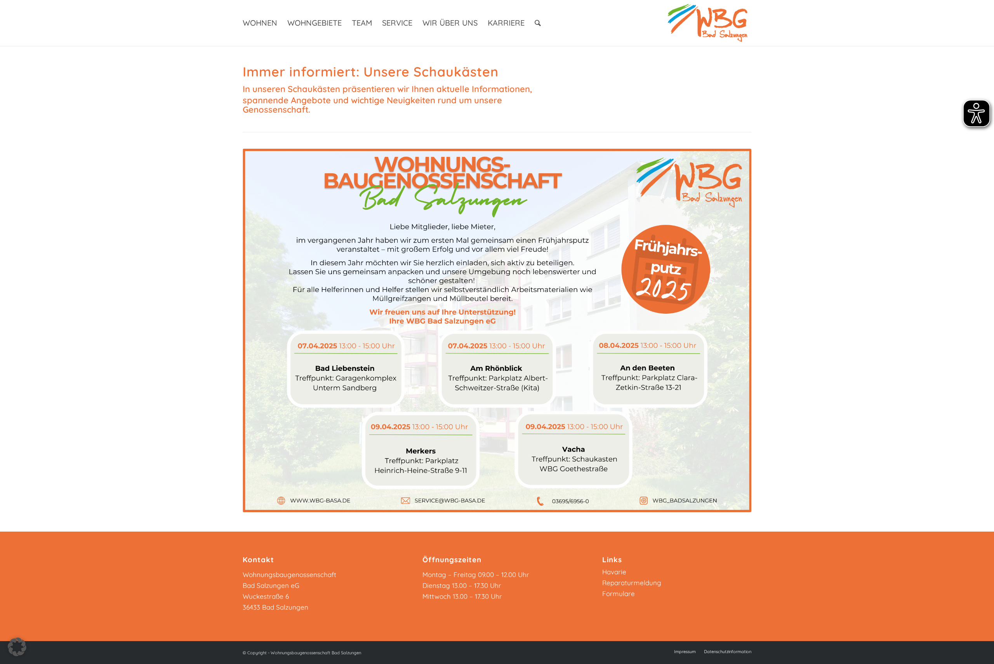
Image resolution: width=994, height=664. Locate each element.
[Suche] (538, 23)
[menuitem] (260, 23)
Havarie (614, 572)
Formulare (618, 593)
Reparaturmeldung (631, 583)
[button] (17, 647)
